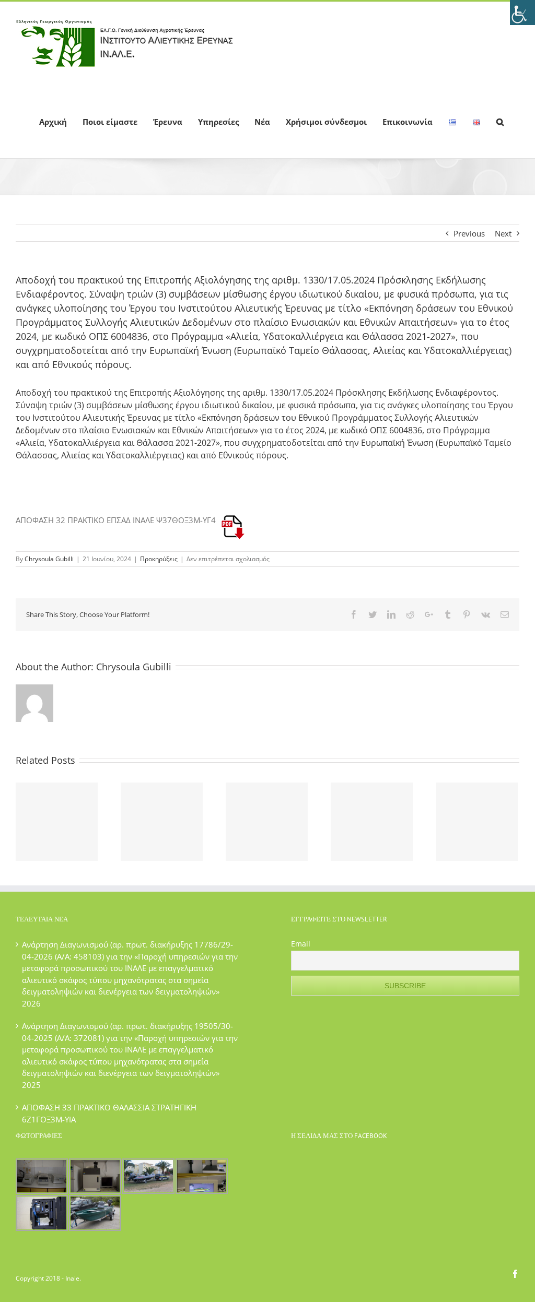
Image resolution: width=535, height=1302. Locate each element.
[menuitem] (53, 121)
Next (503, 233)
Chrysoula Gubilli (49, 558)
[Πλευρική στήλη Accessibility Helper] (522, 12)
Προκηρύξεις (159, 558)
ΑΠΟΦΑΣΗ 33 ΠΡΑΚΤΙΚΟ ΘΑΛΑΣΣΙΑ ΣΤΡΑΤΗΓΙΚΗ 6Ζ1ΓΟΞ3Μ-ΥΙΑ (109, 1113)
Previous (469, 233)
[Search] (500, 121)
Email (300, 944)
